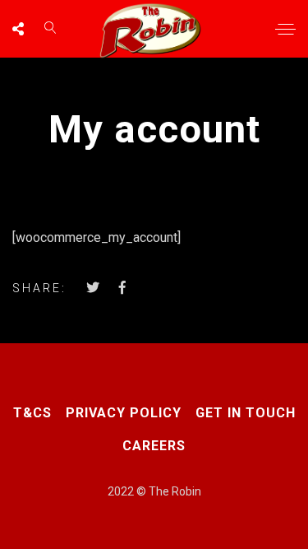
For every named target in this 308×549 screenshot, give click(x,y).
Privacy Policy (124, 413)
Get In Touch (245, 413)
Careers (154, 446)
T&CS (32, 413)
